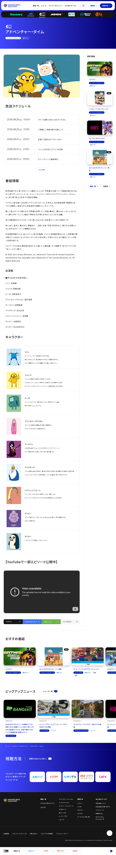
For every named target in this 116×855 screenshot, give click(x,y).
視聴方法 (105, 6)
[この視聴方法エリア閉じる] (111, 851)
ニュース (43, 6)
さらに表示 (42, 170)
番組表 (92, 6)
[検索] (83, 5)
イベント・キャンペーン (56, 6)
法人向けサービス (70, 6)
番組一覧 (36, 6)
